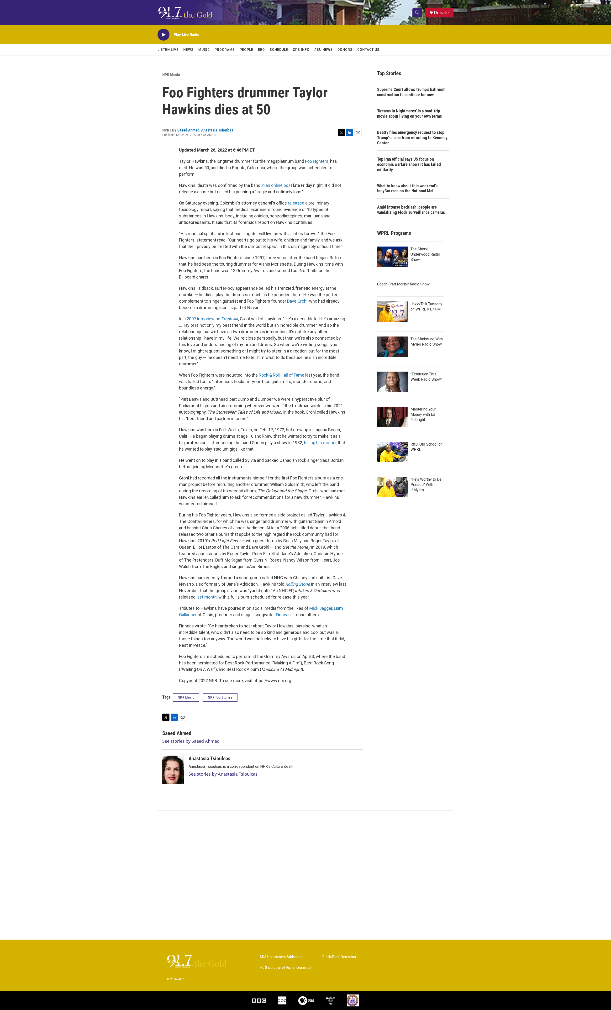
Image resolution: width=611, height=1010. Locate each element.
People (246, 50)
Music (204, 50)
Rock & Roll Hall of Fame (281, 375)
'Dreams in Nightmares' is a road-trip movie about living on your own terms (409, 113)
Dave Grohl (297, 301)
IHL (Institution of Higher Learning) (285, 967)
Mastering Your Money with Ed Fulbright (423, 414)
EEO (261, 50)
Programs (225, 50)
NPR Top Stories (220, 697)
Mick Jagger (320, 608)
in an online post (276, 185)
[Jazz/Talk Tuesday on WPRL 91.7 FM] (392, 311)
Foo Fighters (316, 161)
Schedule (279, 50)
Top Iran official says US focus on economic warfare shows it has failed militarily (409, 164)
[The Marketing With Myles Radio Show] (392, 347)
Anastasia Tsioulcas (217, 130)
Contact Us (368, 50)
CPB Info (301, 50)
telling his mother (320, 442)
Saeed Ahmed (188, 130)
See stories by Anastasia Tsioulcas (223, 774)
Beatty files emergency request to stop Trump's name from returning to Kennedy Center (412, 137)
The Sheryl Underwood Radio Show (425, 254)
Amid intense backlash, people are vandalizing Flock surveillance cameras (411, 210)
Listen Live (168, 50)
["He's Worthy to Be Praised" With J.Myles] (392, 487)
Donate (441, 12)
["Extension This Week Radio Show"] (392, 382)
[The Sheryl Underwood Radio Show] (392, 257)
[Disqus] (305, 875)
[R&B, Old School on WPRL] (392, 452)
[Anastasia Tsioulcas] (173, 770)
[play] (163, 34)
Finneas (283, 614)
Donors (345, 50)
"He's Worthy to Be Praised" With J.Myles (426, 484)
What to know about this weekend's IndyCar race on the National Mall (407, 188)
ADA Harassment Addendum (282, 957)
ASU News (323, 50)
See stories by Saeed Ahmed (191, 741)
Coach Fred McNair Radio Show (403, 284)
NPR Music (171, 74)
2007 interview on (212, 318)
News (188, 50)
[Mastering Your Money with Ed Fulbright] (392, 417)
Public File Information (339, 957)
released (296, 202)
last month (206, 597)
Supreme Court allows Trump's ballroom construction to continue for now (411, 92)
